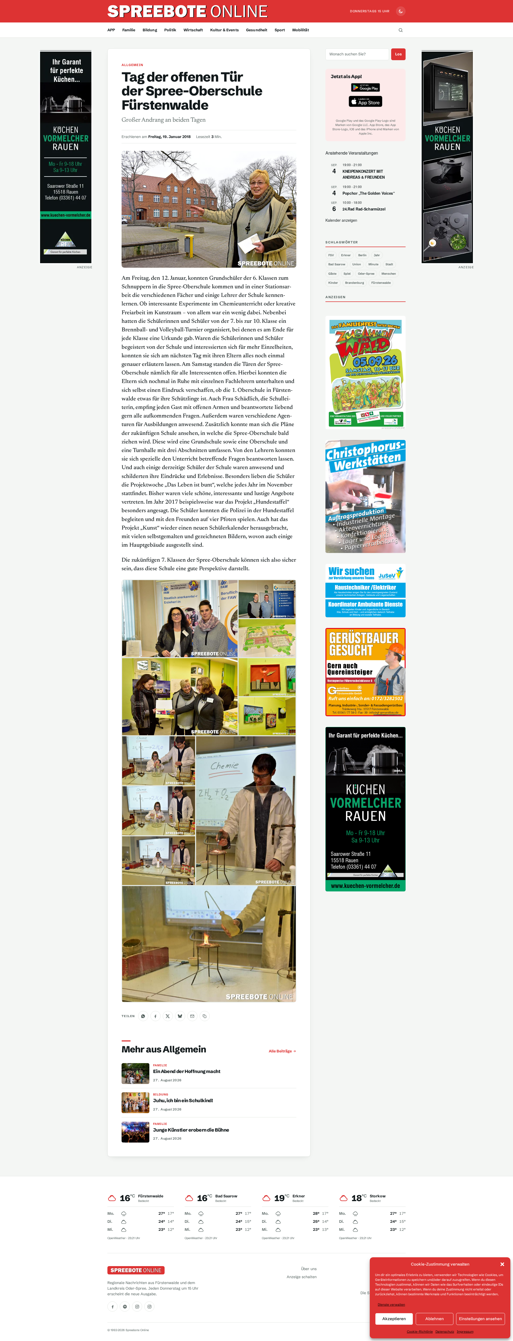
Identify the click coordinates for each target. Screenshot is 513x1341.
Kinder (333, 283)
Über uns (309, 1268)
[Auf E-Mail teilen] (192, 1016)
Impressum (465, 1331)
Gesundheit (256, 30)
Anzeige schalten (302, 1276)
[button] (502, 1264)
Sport (280, 30)
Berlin (362, 255)
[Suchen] (400, 30)
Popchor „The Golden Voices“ (369, 193)
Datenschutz (445, 1331)
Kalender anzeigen (341, 220)
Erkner (346, 255)
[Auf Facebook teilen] (155, 1016)
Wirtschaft (193, 30)
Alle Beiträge (280, 1051)
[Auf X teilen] (168, 1016)
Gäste (332, 273)
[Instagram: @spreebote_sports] (149, 1306)
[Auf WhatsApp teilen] (143, 1016)
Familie (128, 30)
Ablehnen (434, 1318)
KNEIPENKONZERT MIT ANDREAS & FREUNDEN (363, 174)
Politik (170, 30)
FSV (331, 255)
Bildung (150, 30)
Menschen (389, 273)
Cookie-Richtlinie (420, 1331)
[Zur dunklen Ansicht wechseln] (401, 11)
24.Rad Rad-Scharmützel (364, 209)
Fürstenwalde (381, 283)
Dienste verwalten (391, 1304)
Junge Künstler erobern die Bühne (191, 1130)
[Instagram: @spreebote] (137, 1306)
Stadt (389, 264)
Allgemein (132, 65)
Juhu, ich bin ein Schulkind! (183, 1101)
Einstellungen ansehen (480, 1318)
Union (356, 264)
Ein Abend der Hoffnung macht (186, 1071)
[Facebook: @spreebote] (112, 1306)
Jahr (377, 255)
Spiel (347, 273)
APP (111, 30)
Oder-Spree (366, 273)
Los (398, 54)
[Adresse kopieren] (205, 1016)
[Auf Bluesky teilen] (180, 1016)
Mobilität (300, 30)
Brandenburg (354, 283)
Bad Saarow (336, 264)
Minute (373, 264)
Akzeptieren (394, 1318)
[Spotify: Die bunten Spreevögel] (125, 1306)
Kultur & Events (224, 30)
